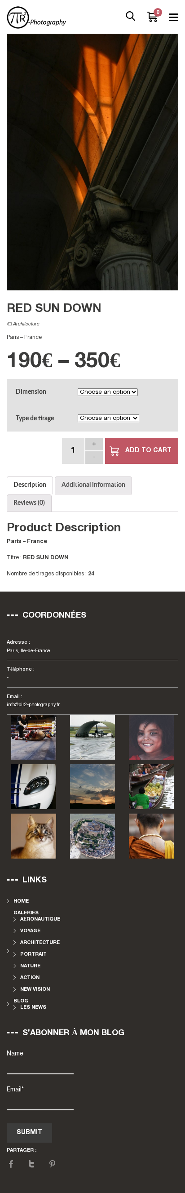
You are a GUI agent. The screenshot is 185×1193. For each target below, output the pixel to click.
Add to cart (148, 451)
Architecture (26, 324)
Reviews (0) (29, 503)
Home (21, 901)
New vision (35, 989)
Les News (33, 1007)
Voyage (30, 931)
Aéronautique (40, 919)
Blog (20, 1001)
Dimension (31, 392)
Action (30, 977)
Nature (30, 966)
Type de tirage (35, 418)
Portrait (33, 954)
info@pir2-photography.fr (33, 705)
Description (29, 485)
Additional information (93, 485)
